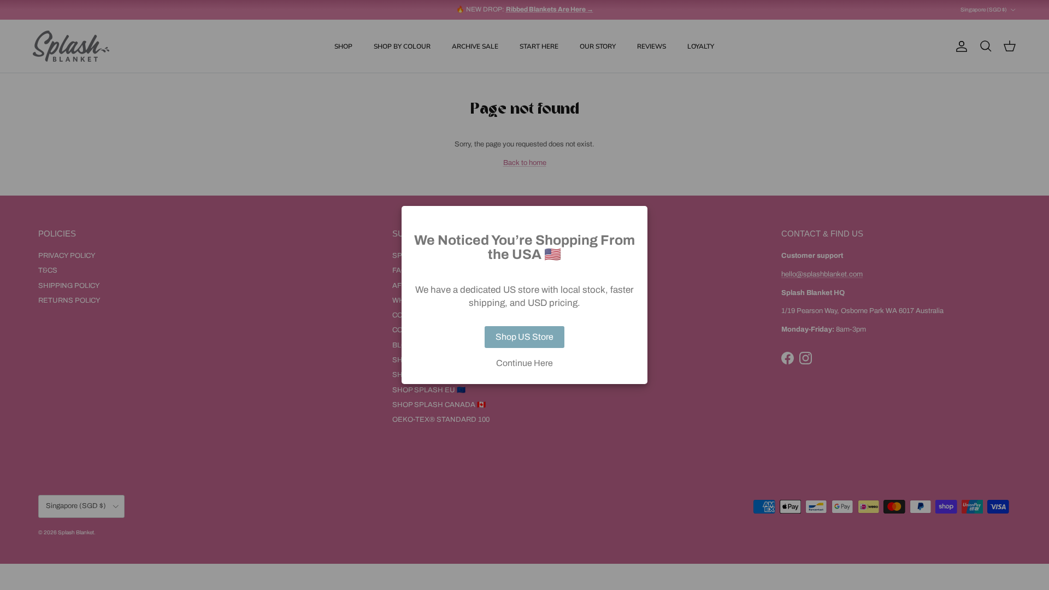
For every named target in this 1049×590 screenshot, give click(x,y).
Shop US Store (524, 336)
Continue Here (524, 363)
